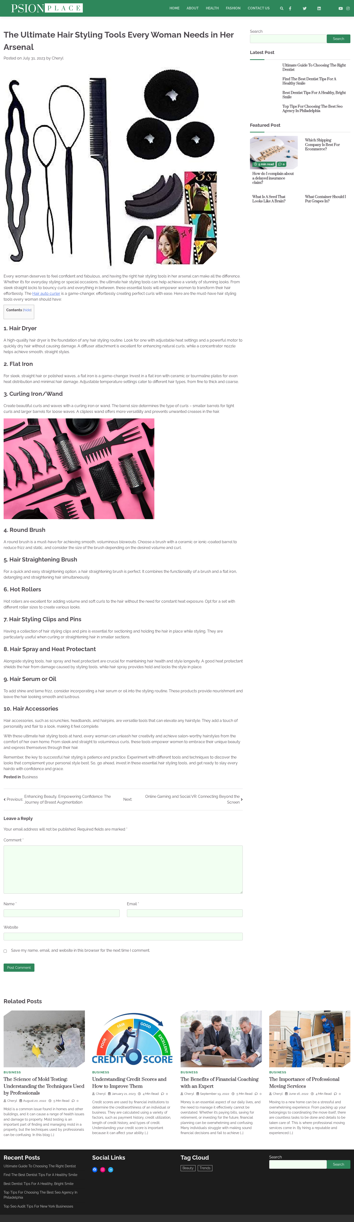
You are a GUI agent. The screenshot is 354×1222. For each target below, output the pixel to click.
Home (174, 8)
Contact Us (259, 8)
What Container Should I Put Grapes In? (325, 199)
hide (27, 310)
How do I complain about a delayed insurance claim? (273, 178)
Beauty (188, 1168)
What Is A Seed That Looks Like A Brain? (268, 199)
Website (11, 927)
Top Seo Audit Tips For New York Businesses (38, 1206)
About (193, 8)
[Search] (281, 8)
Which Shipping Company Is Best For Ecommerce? (322, 145)
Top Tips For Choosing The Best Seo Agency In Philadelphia (312, 108)
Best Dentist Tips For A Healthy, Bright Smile (314, 95)
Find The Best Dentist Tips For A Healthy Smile (309, 81)
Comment (14, 840)
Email (133, 904)
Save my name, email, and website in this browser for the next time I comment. (80, 950)
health (212, 8)
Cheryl (57, 58)
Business (30, 777)
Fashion (233, 8)
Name (10, 904)
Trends (205, 1168)
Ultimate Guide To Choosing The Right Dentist (314, 67)
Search (256, 31)
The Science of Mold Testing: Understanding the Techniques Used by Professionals (44, 1086)
